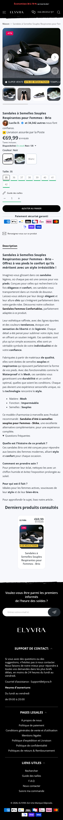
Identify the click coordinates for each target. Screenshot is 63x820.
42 (6, 184)
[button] (55, 57)
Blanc (31, 158)
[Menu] (4, 12)
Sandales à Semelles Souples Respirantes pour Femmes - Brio (31, 559)
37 (21, 177)
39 (37, 177)
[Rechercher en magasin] (58, 12)
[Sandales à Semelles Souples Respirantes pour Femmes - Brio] (31, 537)
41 (52, 177)
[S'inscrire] (54, 612)
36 (14, 177)
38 (29, 177)
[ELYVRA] (17, 12)
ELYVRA (22, 520)
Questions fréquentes (17, 435)
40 (45, 177)
